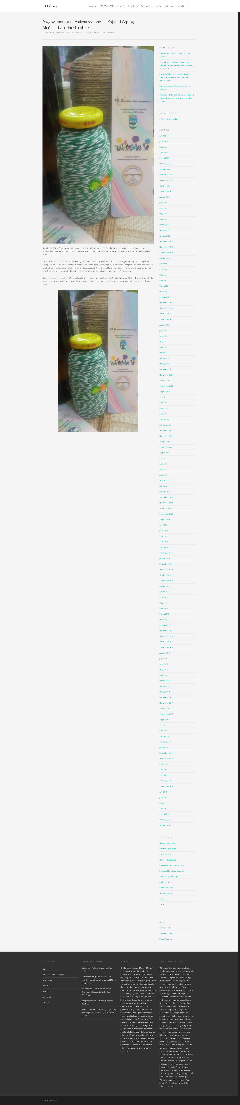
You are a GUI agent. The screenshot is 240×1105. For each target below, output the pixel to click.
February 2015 (165, 780)
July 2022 (163, 397)
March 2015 (164, 775)
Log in (161, 922)
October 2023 (165, 313)
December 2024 (165, 241)
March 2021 (164, 480)
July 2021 (163, 458)
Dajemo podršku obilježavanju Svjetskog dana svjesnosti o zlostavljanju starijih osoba (176, 98)
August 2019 (164, 586)
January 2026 (164, 169)
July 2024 (163, 263)
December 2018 (165, 630)
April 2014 (163, 808)
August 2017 (164, 719)
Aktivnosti (169, 6)
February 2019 (165, 619)
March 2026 (164, 158)
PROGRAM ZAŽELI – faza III (111, 6)
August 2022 (164, 391)
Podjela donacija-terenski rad (171, 865)
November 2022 (166, 375)
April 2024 (163, 280)
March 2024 (164, 286)
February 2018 (165, 686)
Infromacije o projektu (168, 119)
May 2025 (163, 213)
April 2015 (163, 769)
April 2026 (163, 152)
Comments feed (166, 933)
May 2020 (163, 536)
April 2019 (163, 608)
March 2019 (164, 614)
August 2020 (164, 519)
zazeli (161, 898)
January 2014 (164, 825)
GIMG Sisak (49, 6)
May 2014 (163, 803)
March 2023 (164, 352)
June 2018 (163, 664)
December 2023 (165, 302)
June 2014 (163, 797)
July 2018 (163, 658)
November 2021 (166, 436)
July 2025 (163, 202)
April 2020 (163, 541)
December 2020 (165, 497)
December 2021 (165, 430)
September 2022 (166, 386)
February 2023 (165, 358)
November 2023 (166, 308)
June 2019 (163, 597)
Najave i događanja (94, 32)
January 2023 (164, 363)
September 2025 (166, 191)
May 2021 (163, 469)
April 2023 (163, 347)
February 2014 (165, 819)
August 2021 (164, 452)
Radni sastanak (166, 887)
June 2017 (163, 730)
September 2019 (166, 580)
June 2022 (163, 402)
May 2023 (163, 341)
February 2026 (165, 163)
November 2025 (166, 180)
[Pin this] (192, 23)
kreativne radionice (79, 32)
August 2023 (164, 325)
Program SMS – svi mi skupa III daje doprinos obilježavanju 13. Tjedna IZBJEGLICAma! (174, 77)
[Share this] (180, 23)
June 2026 (163, 141)
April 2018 (163, 675)
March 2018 (164, 680)
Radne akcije (164, 882)
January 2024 (164, 297)
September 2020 (166, 514)
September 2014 (166, 786)
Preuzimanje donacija (168, 876)
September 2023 (166, 319)
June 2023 (163, 336)
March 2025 (164, 225)
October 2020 (165, 508)
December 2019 (165, 564)
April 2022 (163, 414)
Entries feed (164, 928)
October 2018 (165, 641)
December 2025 (165, 174)
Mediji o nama (165, 854)
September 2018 (166, 647)
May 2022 (163, 408)
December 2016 (165, 753)
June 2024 (163, 269)
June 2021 (163, 464)
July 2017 (163, 725)
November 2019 (166, 569)
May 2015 (163, 764)
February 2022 (165, 425)
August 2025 (164, 197)
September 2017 (166, 714)
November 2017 (166, 703)
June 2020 (163, 530)
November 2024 (166, 247)
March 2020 (164, 547)
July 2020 (163, 525)
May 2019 (163, 603)
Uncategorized (165, 893)
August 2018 (164, 653)
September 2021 (166, 447)
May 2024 (163, 275)
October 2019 (165, 575)
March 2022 (164, 419)
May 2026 (163, 147)
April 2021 (163, 475)
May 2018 (163, 669)
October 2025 (165, 186)
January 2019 (164, 625)
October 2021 (165, 441)
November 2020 (166, 502)
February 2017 (165, 742)
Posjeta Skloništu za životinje (171, 871)
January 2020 (164, 558)
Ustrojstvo (157, 6)
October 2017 (165, 708)
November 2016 (166, 758)
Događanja (133, 6)
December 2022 (165, 369)
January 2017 (164, 747)
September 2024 (166, 252)
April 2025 (163, 219)
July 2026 (163, 136)
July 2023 (163, 330)
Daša (52, 32)
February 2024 (165, 291)
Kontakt (180, 6)
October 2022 (165, 380)
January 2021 (164, 491)
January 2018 (164, 692)
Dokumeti (145, 6)
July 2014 (163, 792)
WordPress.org (165, 939)
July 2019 (163, 591)
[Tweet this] (187, 23)
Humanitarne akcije (167, 843)
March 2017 (164, 736)
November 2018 (166, 636)
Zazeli (162, 904)
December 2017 (165, 697)
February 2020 (165, 553)
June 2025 (163, 208)
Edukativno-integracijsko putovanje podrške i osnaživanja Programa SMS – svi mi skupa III (177, 65)
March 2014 (164, 814)
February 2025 (165, 230)
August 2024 (164, 258)
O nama (92, 6)
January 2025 (164, 236)
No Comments (108, 32)
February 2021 (165, 486)
